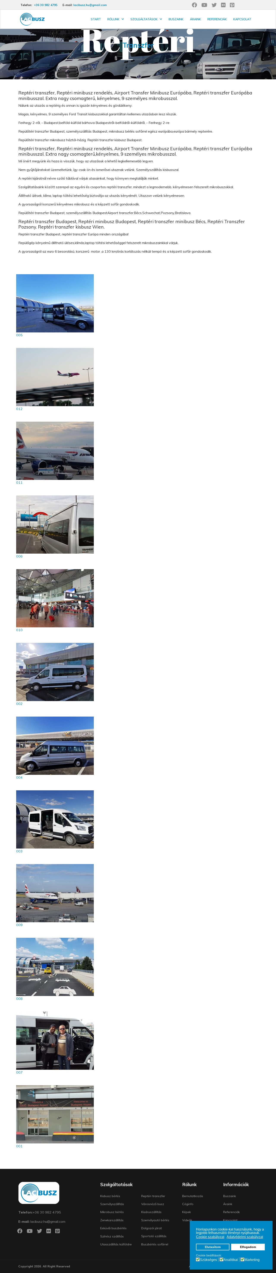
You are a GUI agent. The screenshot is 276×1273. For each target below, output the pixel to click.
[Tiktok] (250, 5)
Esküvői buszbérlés (113, 1228)
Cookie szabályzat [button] (210, 1237)
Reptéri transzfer (153, 1196)
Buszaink (176, 19)
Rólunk (113, 19)
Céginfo (187, 1204)
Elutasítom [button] (213, 1247)
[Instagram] (241, 5)
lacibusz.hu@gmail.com (90, 5)
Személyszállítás (112, 1204)
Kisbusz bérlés (110, 1196)
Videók (187, 1220)
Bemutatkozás (192, 1196)
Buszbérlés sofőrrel (154, 1244)
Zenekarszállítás (112, 1220)
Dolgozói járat (151, 1228)
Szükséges (208, 1260)
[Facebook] (194, 5)
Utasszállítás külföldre (116, 1244)
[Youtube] (204, 5)
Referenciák (217, 19)
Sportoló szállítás (153, 1236)
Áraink (195, 19)
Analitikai (231, 1260)
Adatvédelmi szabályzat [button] (245, 1237)
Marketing (252, 1260)
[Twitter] (214, 5)
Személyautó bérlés (155, 1220)
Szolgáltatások (144, 19)
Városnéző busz (152, 1204)
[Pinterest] (232, 5)
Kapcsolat (242, 19)
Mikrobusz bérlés (112, 1212)
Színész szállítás (112, 1236)
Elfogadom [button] (248, 1247)
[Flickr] (223, 5)
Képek (186, 1212)
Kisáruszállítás (151, 1212)
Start (96, 19)
